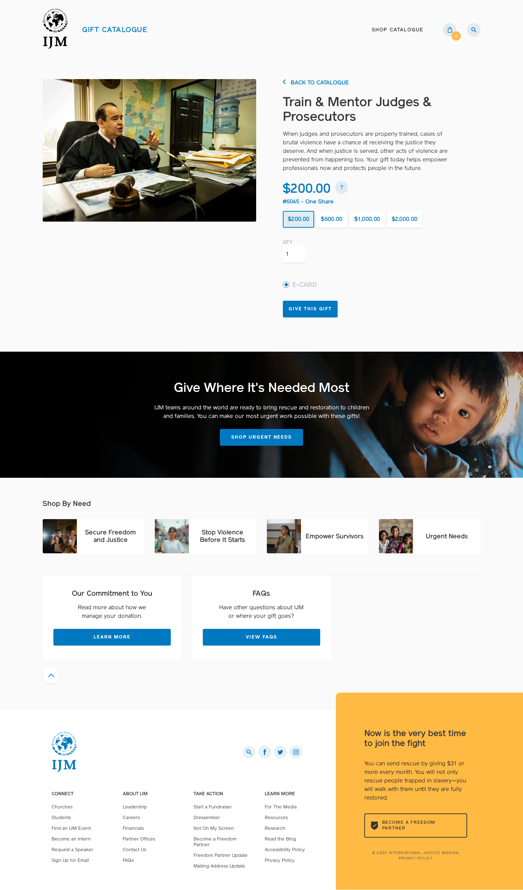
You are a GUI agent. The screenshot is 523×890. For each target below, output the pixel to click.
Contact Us (134, 849)
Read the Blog (280, 839)
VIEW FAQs (261, 637)
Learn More (112, 637)
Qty (287, 242)
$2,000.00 (405, 219)
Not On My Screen (214, 828)
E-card (304, 285)
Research (275, 828)
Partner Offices (139, 839)
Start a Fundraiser (213, 806)
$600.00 (331, 219)
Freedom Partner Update (221, 855)
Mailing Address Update (219, 866)
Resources (276, 817)
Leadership (135, 806)
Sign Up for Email (70, 860)
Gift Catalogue (114, 29)
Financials (133, 828)
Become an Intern (71, 839)
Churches (62, 806)
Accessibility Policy (285, 849)
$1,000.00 (367, 219)
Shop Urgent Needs (261, 437)
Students (61, 817)
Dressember (207, 817)
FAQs (128, 860)
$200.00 (298, 219)
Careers (131, 817)
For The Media (281, 806)
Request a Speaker (72, 849)
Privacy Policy (416, 858)
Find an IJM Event (71, 828)
